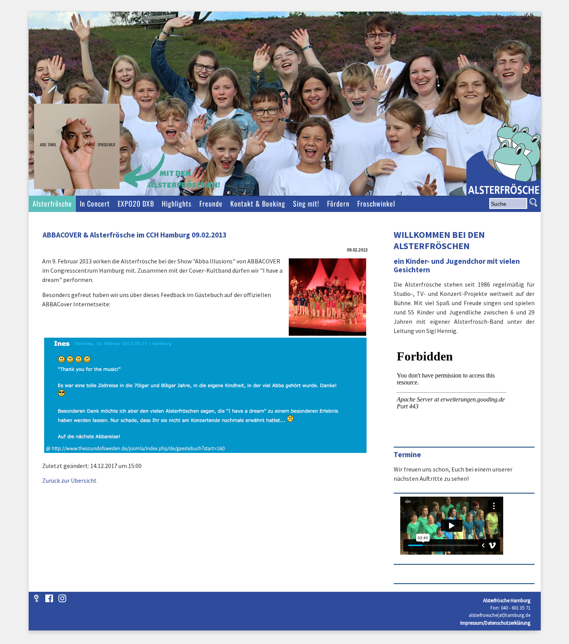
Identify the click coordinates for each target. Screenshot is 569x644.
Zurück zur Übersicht (69, 480)
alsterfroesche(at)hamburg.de (499, 615)
